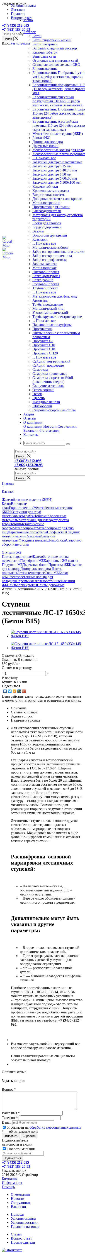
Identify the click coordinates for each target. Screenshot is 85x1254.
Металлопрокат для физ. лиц (54, 296)
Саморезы (40, 369)
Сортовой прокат (45, 284)
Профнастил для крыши (51, 207)
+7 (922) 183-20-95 (16, 29)
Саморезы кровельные (49, 373)
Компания (9, 1179)
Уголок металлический (50, 312)
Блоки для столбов (46, 223)
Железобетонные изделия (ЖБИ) (57, 134)
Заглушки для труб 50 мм (51, 174)
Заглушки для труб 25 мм (51, 166)
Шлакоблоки (42, 406)
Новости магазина (21, 1149)
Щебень (38, 398)
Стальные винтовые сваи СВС (56, 64)
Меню (28, 20)
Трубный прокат (45, 288)
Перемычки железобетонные (38, 581)
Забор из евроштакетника (52, 256)
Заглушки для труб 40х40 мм (54, 170)
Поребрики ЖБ (32, 561)
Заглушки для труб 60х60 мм (54, 178)
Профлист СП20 (45, 353)
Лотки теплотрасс (31, 573)
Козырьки (40, 239)
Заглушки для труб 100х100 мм (56, 182)
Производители (23, 1242)
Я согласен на (44, 1127)
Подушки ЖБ (12, 565)
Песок (37, 394)
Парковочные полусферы (52, 325)
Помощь (8, 1187)
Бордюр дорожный (47, 227)
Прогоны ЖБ (59, 565)
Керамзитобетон (45, 52)
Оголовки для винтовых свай (55, 60)
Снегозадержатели (46, 211)
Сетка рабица (42, 280)
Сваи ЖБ (52, 573)
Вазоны (38, 231)
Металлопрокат (44, 268)
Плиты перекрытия (22, 585)
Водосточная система (49, 195)
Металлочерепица (46, 203)
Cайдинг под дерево (48, 365)
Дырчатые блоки (45, 146)
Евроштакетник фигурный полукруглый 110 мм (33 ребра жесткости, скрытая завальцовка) (57, 101)
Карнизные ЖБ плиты (61, 561)
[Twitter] (9, 691)
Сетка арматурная (46, 276)
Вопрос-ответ (21, 1238)
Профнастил (42, 329)
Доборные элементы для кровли (57, 199)
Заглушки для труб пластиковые (57, 162)
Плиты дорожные (50, 585)
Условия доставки (25, 1222)
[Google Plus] (24, 691)
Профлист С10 (43, 345)
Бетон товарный (45, 44)
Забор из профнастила (49, 260)
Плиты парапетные (17, 556)
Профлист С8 (42, 341)
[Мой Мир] (19, 691)
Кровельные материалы (50, 190)
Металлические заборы (50, 247)
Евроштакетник (44, 68)
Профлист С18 (43, 349)
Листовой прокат (45, 272)
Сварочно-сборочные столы (54, 410)
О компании (32, 426)
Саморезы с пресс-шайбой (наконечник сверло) (52, 380)
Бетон (36, 36)
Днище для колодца (47, 142)
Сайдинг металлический (51, 361)
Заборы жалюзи (44, 264)
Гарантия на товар (25, 1226)
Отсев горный (43, 390)
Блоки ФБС (41, 138)
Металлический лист (48, 308)
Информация (12, 1183)
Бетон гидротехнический (51, 40)
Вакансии (31, 430)
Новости (50, 426)
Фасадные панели (46, 402)
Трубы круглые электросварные (57, 317)
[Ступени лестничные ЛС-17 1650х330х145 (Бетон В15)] (47, 636)
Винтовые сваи (44, 56)
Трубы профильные (47, 304)
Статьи (16, 1234)
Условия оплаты (23, 1218)
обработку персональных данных (55, 1127)
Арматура (40, 300)
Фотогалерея (49, 430)
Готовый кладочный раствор (54, 48)
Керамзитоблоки (45, 186)
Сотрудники (67, 426)
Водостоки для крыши (49, 235)
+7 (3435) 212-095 (15, 25)
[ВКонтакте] (5, 691)
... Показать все (44, 158)
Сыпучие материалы (48, 386)
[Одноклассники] (14, 691)
